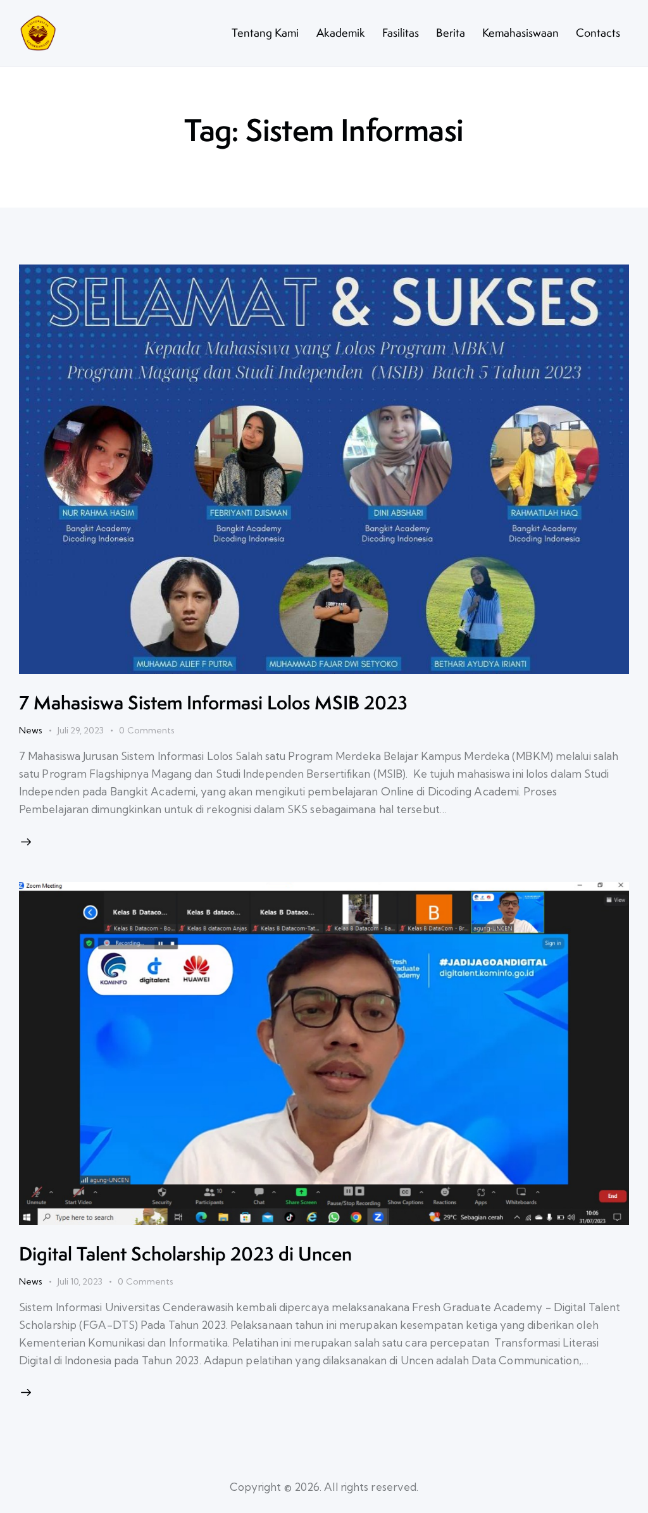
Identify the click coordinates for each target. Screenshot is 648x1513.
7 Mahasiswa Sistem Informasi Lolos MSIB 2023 (213, 702)
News (30, 730)
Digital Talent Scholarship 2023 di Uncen (185, 1253)
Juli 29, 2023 (81, 730)
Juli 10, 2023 (80, 1281)
